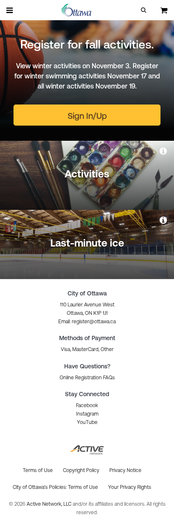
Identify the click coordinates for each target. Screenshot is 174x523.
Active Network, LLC (50, 504)
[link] (163, 150)
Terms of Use (83, 487)
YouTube (87, 422)
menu (10, 10)
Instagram (87, 414)
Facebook (87, 405)
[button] (143, 10)
